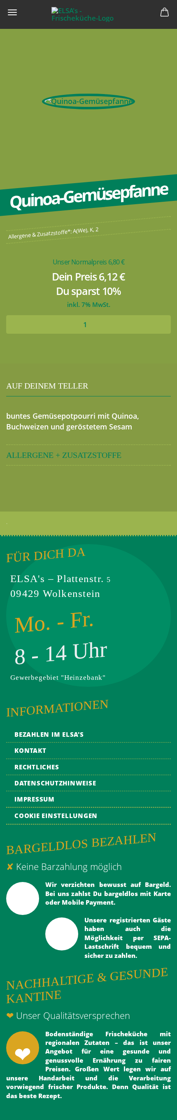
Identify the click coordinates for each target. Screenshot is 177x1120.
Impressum (34, 799)
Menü (12, 12)
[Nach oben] (154, 1108)
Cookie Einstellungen (56, 815)
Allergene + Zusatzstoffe (63, 455)
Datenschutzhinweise (55, 783)
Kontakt (30, 750)
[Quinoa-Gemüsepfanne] (88, 101)
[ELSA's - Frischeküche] (88, 14)
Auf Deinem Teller (47, 385)
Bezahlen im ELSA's (49, 734)
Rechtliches (36, 767)
